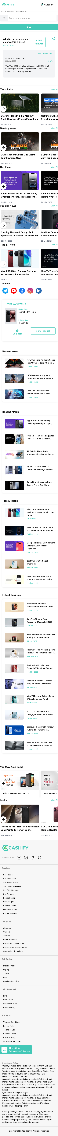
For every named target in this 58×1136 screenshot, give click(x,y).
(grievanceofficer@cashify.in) (15, 1092)
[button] (29, 27)
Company (6, 921)
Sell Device (7, 959)
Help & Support (9, 989)
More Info (6, 1015)
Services (6, 868)
